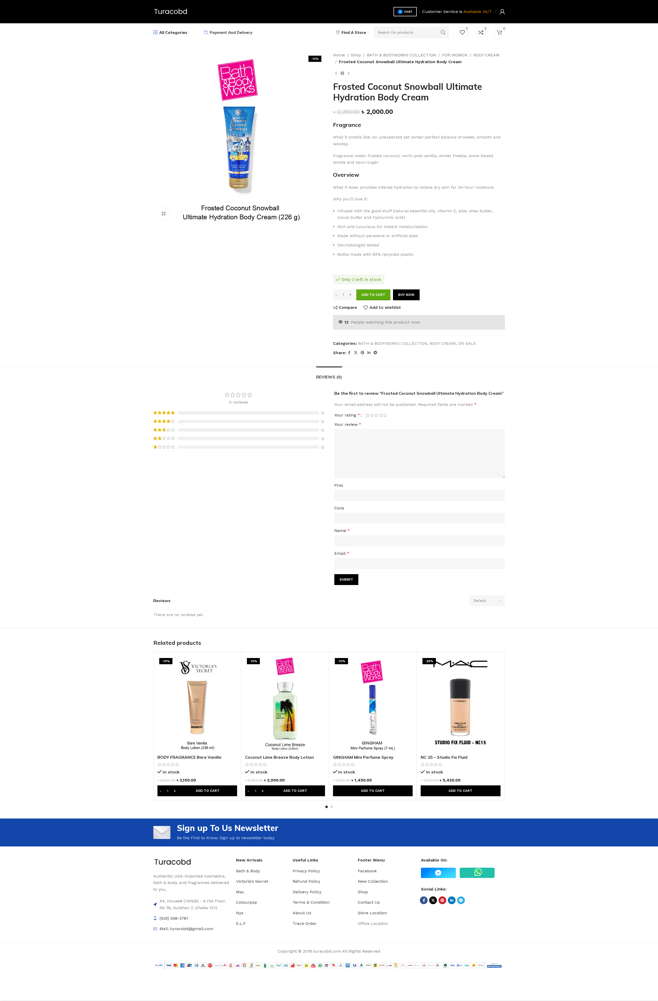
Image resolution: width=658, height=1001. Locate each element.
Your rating (347, 415)
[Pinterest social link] (362, 352)
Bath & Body (248, 870)
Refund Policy (306, 881)
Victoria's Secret (252, 881)
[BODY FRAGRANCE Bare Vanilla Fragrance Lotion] (197, 704)
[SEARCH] (443, 32)
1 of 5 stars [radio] (367, 415)
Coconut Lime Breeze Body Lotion (279, 757)
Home (339, 55)
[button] (197, 790)
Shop (356, 55)
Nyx (240, 912)
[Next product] (348, 73)
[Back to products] (342, 73)
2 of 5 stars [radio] (372, 415)
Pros (338, 485)
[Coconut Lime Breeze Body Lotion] (285, 704)
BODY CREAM (486, 55)
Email (341, 553)
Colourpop (246, 902)
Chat (408, 11)
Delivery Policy (307, 891)
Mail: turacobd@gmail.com (186, 928)
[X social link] (355, 352)
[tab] (329, 374)
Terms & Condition (311, 902)
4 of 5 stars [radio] (381, 415)
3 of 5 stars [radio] (376, 415)
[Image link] (172, 861)
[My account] (502, 11)
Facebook (367, 870)
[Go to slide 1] (326, 807)
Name (342, 530)
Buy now (406, 295)
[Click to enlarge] (163, 213)
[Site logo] (170, 11)
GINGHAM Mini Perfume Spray (363, 757)
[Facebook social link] (349, 352)
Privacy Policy (306, 870)
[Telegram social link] (375, 352)
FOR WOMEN (454, 55)
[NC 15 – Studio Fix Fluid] (461, 704)
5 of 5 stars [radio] (385, 415)
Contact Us (369, 902)
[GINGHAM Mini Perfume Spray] (373, 704)
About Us (302, 912)
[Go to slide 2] (331, 807)
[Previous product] (336, 73)
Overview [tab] (346, 174)
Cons (339, 508)
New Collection (373, 881)
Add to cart (373, 295)
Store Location (372, 912)
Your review (347, 424)
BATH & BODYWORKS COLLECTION (401, 55)
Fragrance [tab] (347, 124)
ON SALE (467, 343)
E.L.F (241, 923)
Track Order (305, 923)
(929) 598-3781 (174, 918)
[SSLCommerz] (329, 965)
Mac (240, 891)
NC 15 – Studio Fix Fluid (444, 757)
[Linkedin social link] (369, 352)
